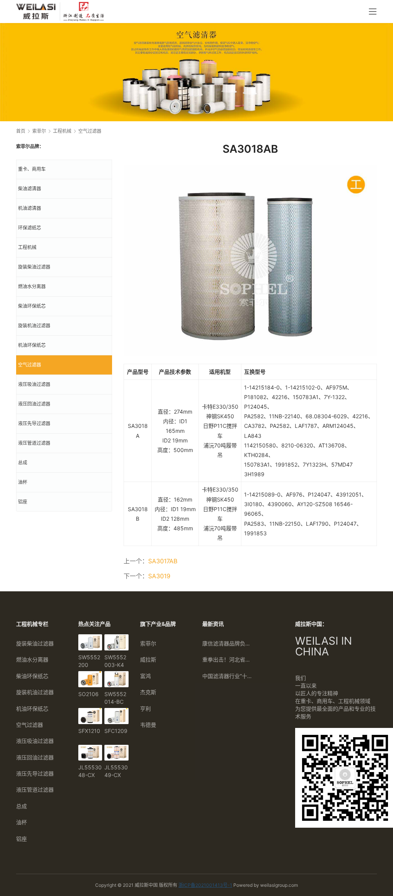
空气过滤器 (29, 365)
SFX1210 (89, 731)
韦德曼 (148, 724)
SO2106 (88, 694)
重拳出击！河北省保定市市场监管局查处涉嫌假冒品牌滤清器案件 (227, 659)
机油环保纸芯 (32, 345)
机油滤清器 (29, 208)
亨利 (145, 708)
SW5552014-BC (115, 698)
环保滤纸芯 (29, 228)
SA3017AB (162, 561)
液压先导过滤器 (34, 423)
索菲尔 (148, 643)
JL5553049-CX (116, 771)
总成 (22, 462)
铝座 (22, 502)
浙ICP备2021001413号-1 (205, 885)
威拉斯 (148, 659)
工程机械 (27, 247)
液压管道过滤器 (34, 443)
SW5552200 (89, 661)
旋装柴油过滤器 (34, 267)
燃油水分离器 (32, 286)
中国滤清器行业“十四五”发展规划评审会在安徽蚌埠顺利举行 (227, 676)
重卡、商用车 (32, 169)
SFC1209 (115, 731)
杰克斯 (148, 692)
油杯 (22, 482)
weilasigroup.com (279, 885)
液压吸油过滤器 (34, 384)
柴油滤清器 (29, 188)
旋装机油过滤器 (34, 325)
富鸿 (145, 676)
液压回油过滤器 (34, 404)
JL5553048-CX (90, 771)
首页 (20, 131)
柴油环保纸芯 (32, 306)
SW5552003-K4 (115, 661)
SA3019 (159, 576)
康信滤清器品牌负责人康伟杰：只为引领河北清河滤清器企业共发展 (227, 643)
